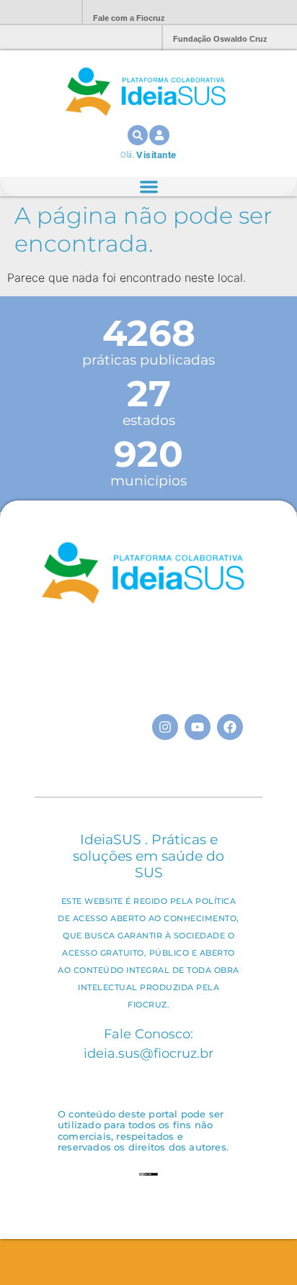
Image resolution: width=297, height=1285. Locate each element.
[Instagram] (165, 727)
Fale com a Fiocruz (129, 18)
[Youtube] (197, 727)
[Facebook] (230, 727)
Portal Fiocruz (36, 12)
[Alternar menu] (149, 186)
